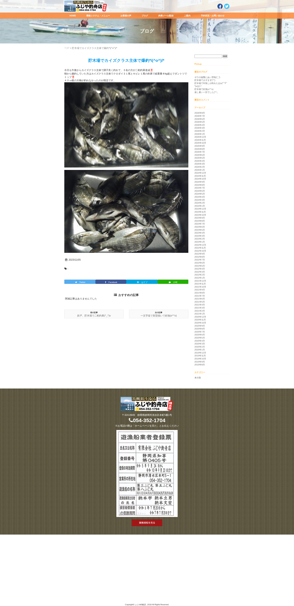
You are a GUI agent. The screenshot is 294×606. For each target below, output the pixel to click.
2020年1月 (199, 349)
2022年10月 (200, 251)
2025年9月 (199, 146)
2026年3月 (199, 128)
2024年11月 (200, 176)
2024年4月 (199, 197)
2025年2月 (199, 167)
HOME (73, 15)
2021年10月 (200, 287)
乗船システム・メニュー (98, 15)
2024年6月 (199, 191)
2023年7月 (199, 224)
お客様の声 (126, 15)
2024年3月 (199, 200)
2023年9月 (199, 218)
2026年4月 (199, 125)
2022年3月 (199, 272)
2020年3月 (199, 343)
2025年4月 (199, 161)
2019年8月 (199, 364)
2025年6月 (199, 155)
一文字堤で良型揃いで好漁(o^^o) (159, 315)
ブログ (145, 15)
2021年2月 (199, 311)
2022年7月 (199, 259)
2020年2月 (199, 347)
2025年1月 (199, 170)
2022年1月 (199, 278)
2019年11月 (200, 355)
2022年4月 (199, 269)
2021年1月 (199, 313)
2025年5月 (199, 158)
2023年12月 (200, 209)
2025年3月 (199, 164)
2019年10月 (200, 358)
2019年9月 (199, 362)
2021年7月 (199, 296)
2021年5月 (199, 302)
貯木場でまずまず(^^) (204, 80)
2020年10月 (200, 323)
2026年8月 (199, 113)
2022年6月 (199, 263)
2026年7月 (199, 116)
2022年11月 (200, 248)
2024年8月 (199, 185)
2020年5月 (199, 337)
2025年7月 (199, 152)
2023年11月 (200, 212)
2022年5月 (199, 266)
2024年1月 (199, 206)
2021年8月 (199, 293)
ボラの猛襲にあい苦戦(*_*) (207, 77)
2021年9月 (199, 289)
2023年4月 (199, 233)
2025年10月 (200, 143)
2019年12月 (200, 352)
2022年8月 (199, 257)
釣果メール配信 (165, 15)
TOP (66, 48)
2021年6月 (199, 298)
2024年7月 (199, 188)
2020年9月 (199, 326)
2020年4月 (199, 341)
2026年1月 (199, 134)
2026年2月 (199, 131)
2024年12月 (200, 173)
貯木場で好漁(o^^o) (203, 89)
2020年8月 (199, 328)
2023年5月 (199, 230)
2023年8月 (199, 221)
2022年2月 (199, 274)
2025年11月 (200, 140)
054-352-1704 (149, 420)
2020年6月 (199, 334)
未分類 (197, 377)
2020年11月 (200, 319)
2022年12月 (200, 245)
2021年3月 (199, 308)
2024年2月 (199, 203)
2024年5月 (199, 194)
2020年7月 (199, 332)
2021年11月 (200, 284)
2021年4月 (199, 304)
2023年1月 (199, 242)
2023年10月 (200, 215)
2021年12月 (200, 281)
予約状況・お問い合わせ (212, 15)
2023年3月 (199, 236)
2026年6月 (199, 119)
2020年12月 (200, 317)
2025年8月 (199, 149)
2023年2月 (199, 239)
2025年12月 (200, 137)
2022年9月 (199, 254)
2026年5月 (199, 122)
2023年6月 (199, 227)
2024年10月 (200, 179)
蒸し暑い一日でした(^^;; (206, 92)
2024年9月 (199, 182)
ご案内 (187, 15)
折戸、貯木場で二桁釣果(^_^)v (94, 315)
